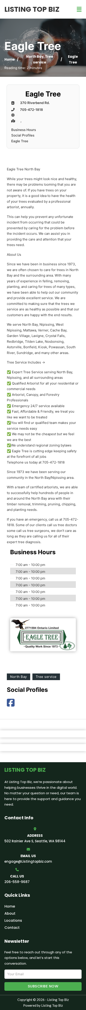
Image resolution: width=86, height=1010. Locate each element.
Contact (12, 927)
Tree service (46, 677)
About (9, 913)
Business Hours (23, 130)
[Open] (79, 9)
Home (9, 59)
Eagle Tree (19, 141)
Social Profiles (22, 135)
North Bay (34, 56)
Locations (13, 920)
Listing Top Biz (32, 9)
